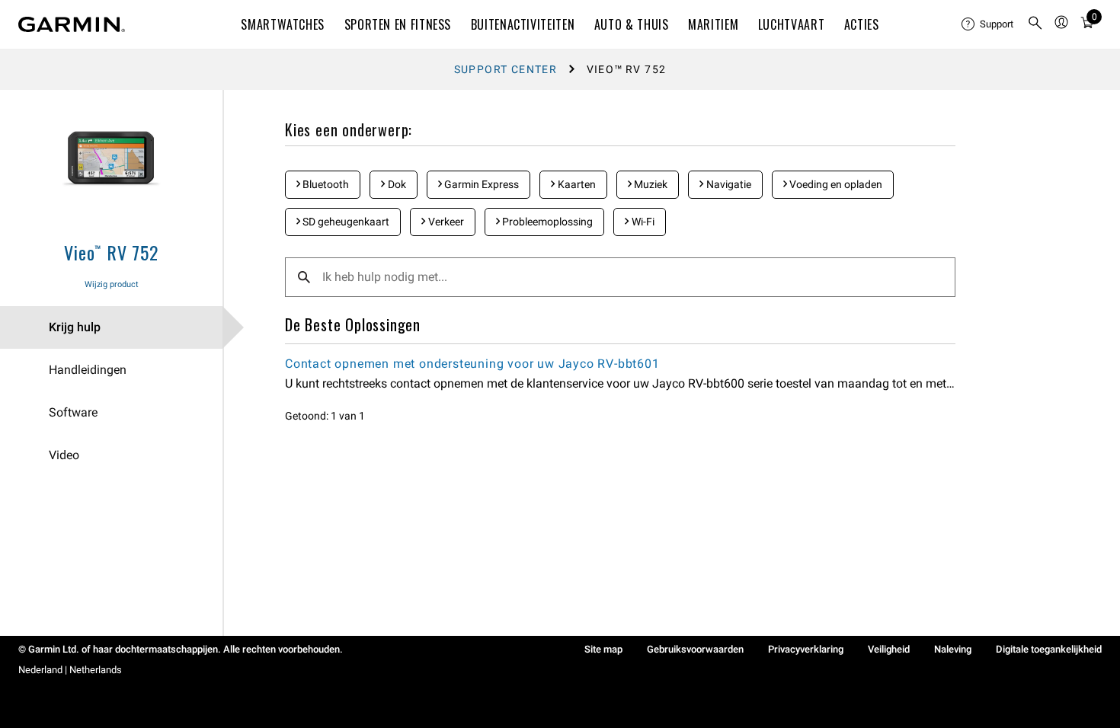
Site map (603, 649)
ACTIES (861, 24)
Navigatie (727, 184)
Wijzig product (112, 284)
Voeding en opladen (834, 184)
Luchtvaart (791, 24)
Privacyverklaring (805, 649)
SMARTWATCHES (283, 24)
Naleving (952, 649)
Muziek (649, 184)
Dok (396, 184)
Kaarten (575, 184)
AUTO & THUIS (631, 24)
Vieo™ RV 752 (111, 252)
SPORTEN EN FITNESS (398, 24)
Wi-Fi (641, 222)
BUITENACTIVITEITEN (523, 24)
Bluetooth (324, 184)
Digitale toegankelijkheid (1049, 649)
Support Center (506, 69)
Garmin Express (480, 184)
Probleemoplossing (546, 222)
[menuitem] (988, 24)
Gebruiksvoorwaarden (695, 649)
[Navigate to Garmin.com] (71, 24)
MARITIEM (713, 24)
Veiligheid (889, 649)
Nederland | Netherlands (70, 669)
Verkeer (445, 222)
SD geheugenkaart (344, 222)
